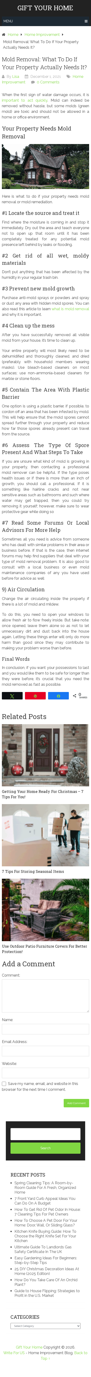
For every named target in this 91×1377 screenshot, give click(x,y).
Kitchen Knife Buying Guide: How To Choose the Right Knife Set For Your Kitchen (45, 1236)
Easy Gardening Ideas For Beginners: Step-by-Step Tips (45, 1260)
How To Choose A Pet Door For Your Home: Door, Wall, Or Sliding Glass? (45, 1222)
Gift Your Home (45, 8)
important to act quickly (24, 100)
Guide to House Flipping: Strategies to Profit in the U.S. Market (47, 1293)
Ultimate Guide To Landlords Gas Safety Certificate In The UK (43, 1249)
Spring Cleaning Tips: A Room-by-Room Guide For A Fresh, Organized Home (45, 1188)
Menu (8, 21)
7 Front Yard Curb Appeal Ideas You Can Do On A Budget (44, 1200)
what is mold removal (70, 309)
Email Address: (14, 1042)
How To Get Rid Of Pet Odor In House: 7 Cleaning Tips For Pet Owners (47, 1211)
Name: (7, 1020)
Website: (9, 1063)
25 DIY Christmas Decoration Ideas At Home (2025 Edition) (46, 1271)
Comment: (11, 975)
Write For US (14, 1353)
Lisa (15, 76)
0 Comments (48, 82)
